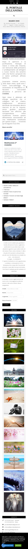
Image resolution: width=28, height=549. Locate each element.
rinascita (23, 26)
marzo (12, 26)
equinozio (21, 25)
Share (23, 56)
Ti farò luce (6, 189)
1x (11, 53)
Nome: (4, 292)
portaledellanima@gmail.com (12, 524)
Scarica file (5, 58)
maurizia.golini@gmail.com (11, 529)
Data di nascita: (7, 300)
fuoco (4, 26)
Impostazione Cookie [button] (8, 545)
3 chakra (16, 25)
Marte (8, 26)
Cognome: (5, 296)
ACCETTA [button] (18, 545)
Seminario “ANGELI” (9, 200)
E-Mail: (4, 288)
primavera (17, 26)
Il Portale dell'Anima (10, 532)
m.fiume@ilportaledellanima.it (12, 527)
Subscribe (17, 56)
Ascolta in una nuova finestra (16, 58)
